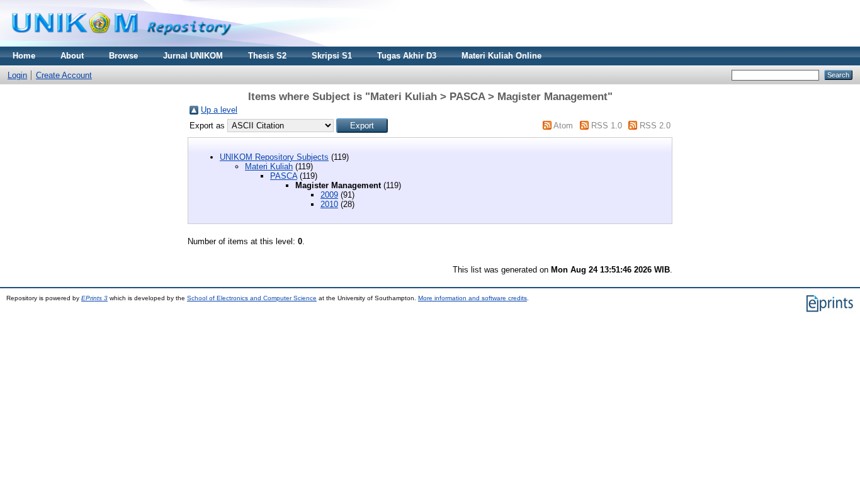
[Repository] (121, 43)
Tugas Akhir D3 (406, 55)
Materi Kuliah (269, 166)
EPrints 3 (94, 298)
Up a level (219, 110)
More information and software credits (472, 298)
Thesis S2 (267, 55)
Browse (123, 55)
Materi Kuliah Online (501, 55)
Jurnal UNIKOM (193, 55)
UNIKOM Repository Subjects (274, 157)
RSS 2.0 (655, 125)
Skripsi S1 (332, 55)
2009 (329, 195)
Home (24, 55)
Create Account (64, 75)
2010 (329, 204)
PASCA (283, 176)
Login (17, 75)
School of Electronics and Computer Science (252, 298)
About (72, 55)
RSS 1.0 (606, 125)
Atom (563, 125)
